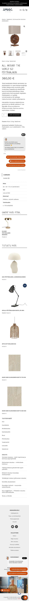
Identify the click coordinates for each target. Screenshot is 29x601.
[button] (24, 26)
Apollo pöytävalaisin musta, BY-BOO (13, 310)
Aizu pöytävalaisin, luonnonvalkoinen (14, 277)
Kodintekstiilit (6, 432)
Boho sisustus (14, 541)
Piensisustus (5, 439)
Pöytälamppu (18, 125)
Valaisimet (5, 449)
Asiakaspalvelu (14, 513)
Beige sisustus (14, 538)
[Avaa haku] (23, 10)
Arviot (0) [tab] (6, 178)
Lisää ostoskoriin (14, 114)
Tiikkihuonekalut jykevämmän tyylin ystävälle (12, 468)
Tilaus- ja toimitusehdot (14, 516)
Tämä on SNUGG (7, 496)
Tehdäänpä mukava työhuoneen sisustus (14, 478)
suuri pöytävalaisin (15, 127)
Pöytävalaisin (5, 127)
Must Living (5, 61)
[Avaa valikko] (20, 10)
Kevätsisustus (6, 428)
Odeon (14, 535)
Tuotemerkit (5, 442)
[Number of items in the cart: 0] (26, 10)
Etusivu (4, 19)
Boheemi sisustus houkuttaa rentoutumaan (10, 473)
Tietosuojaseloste (14, 518)
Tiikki (23, 127)
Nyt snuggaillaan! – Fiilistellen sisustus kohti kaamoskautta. (13, 491)
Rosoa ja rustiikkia (14, 544)
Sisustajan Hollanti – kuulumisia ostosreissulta (11, 486)
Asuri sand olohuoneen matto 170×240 (14, 377)
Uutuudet (4, 445)
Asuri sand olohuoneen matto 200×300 (14, 410)
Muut (3, 435)
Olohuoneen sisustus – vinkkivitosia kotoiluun (12, 463)
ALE (3, 421)
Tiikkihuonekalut (14, 550)
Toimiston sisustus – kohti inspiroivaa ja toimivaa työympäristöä (14, 458)
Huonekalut (5, 425)
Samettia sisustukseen (8, 482)
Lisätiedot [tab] (6, 175)
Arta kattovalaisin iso (9, 344)
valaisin (4, 128)
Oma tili (14, 521)
